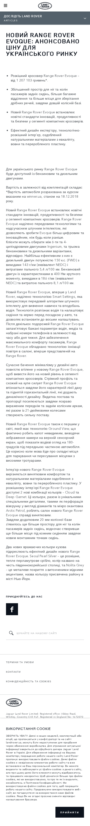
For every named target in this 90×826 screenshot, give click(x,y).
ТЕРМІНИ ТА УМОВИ (20, 662)
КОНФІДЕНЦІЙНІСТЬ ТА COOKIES (28, 681)
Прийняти (69, 812)
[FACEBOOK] (12, 609)
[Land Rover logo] (45, 5)
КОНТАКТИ (13, 671)
